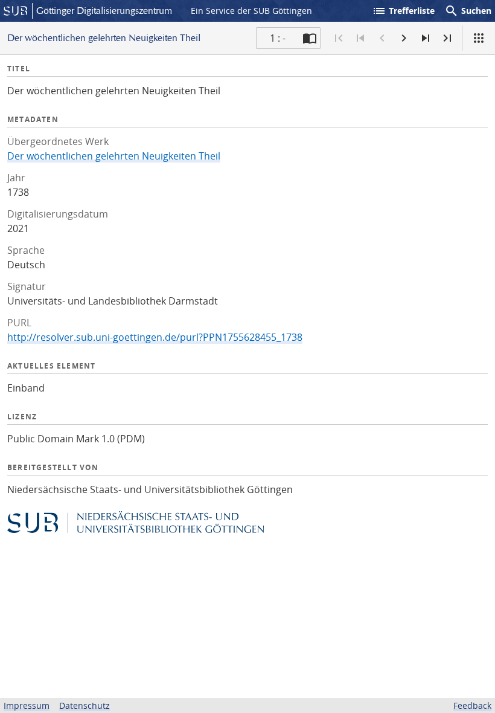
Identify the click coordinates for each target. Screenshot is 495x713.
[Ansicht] (478, 38)
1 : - (278, 38)
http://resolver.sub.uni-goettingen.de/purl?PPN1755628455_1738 (154, 337)
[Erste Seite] (339, 38)
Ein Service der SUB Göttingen (251, 10)
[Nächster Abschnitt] (425, 38)
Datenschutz (84, 705)
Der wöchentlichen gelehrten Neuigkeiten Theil (113, 156)
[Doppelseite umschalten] (310, 38)
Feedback (472, 705)
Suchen (467, 11)
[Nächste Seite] (404, 38)
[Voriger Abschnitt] (360, 38)
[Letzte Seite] (447, 38)
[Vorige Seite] (382, 38)
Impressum (27, 705)
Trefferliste (403, 11)
